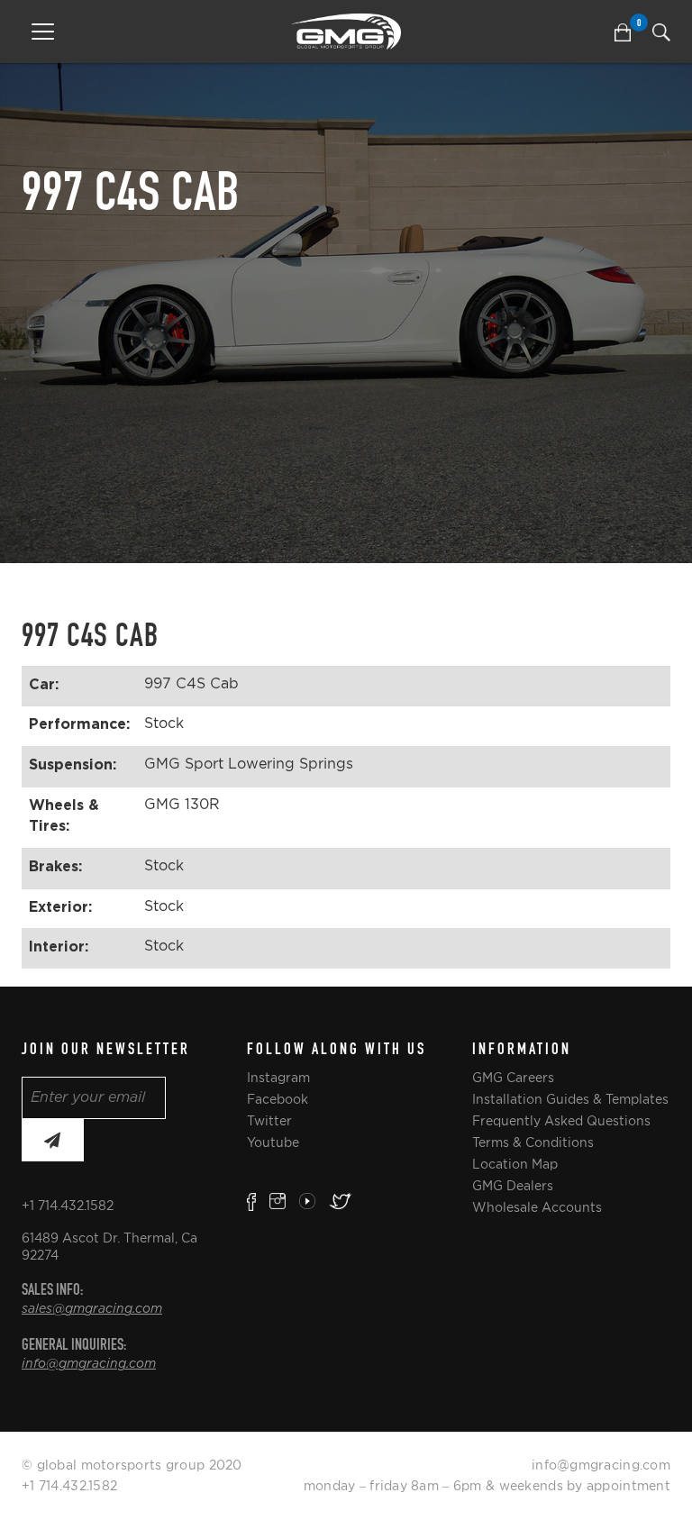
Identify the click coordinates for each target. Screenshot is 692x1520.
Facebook (277, 1099)
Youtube (273, 1142)
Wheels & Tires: (64, 814)
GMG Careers (513, 1077)
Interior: (58, 946)
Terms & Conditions (533, 1142)
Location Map (515, 1164)
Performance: (79, 723)
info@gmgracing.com (89, 1364)
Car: (44, 684)
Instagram (278, 1077)
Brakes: (55, 866)
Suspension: (72, 764)
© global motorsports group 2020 (132, 1465)
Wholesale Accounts (537, 1207)
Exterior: (60, 906)
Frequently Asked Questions (561, 1121)
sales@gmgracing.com (92, 1309)
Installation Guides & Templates (570, 1099)
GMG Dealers (512, 1186)
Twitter (269, 1121)
